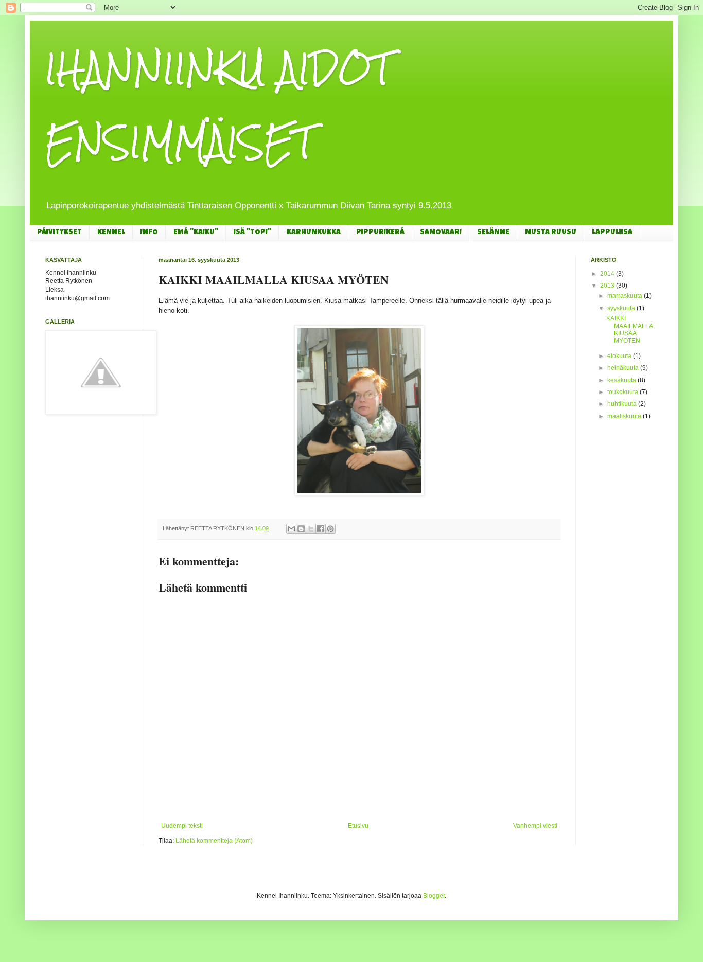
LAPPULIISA (612, 232)
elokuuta (620, 356)
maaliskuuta (625, 416)
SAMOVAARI (441, 232)
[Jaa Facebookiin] (320, 529)
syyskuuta (622, 308)
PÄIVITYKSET (59, 232)
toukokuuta (623, 392)
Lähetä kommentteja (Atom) (214, 840)
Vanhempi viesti (535, 825)
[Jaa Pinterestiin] (330, 529)
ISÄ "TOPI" (252, 232)
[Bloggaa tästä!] (301, 529)
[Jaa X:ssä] (311, 529)
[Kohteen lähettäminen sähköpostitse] (291, 529)
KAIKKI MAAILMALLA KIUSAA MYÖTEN (629, 329)
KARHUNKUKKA (314, 232)
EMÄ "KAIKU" (195, 232)
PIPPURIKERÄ (380, 232)
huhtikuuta (622, 403)
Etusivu (358, 825)
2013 (608, 285)
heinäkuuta (623, 367)
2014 (608, 273)
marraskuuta (625, 295)
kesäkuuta (622, 380)
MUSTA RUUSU (550, 232)
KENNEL (111, 232)
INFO (149, 232)
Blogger (434, 895)
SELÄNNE (493, 232)
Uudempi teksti (182, 825)
